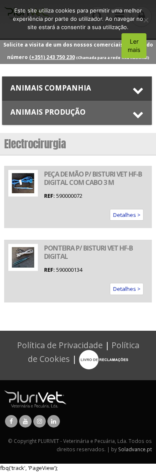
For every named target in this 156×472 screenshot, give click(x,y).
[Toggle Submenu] (77, 88)
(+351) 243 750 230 (52, 57)
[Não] (145, 20)
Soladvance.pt (135, 449)
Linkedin (53, 421)
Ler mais (134, 45)
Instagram (39, 421)
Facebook (11, 421)
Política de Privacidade (60, 345)
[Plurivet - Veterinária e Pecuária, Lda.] (35, 398)
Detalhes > (127, 215)
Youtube (25, 421)
